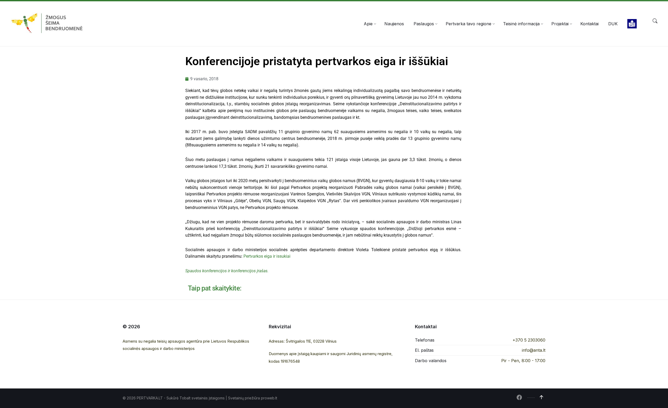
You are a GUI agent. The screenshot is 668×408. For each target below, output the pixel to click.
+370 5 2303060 (528, 340)
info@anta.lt (533, 350)
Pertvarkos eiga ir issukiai (266, 256)
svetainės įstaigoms (208, 398)
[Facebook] (519, 398)
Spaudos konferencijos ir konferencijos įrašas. (227, 270)
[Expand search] (655, 21)
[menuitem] (368, 23)
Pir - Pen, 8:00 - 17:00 (523, 360)
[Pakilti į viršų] (541, 397)
